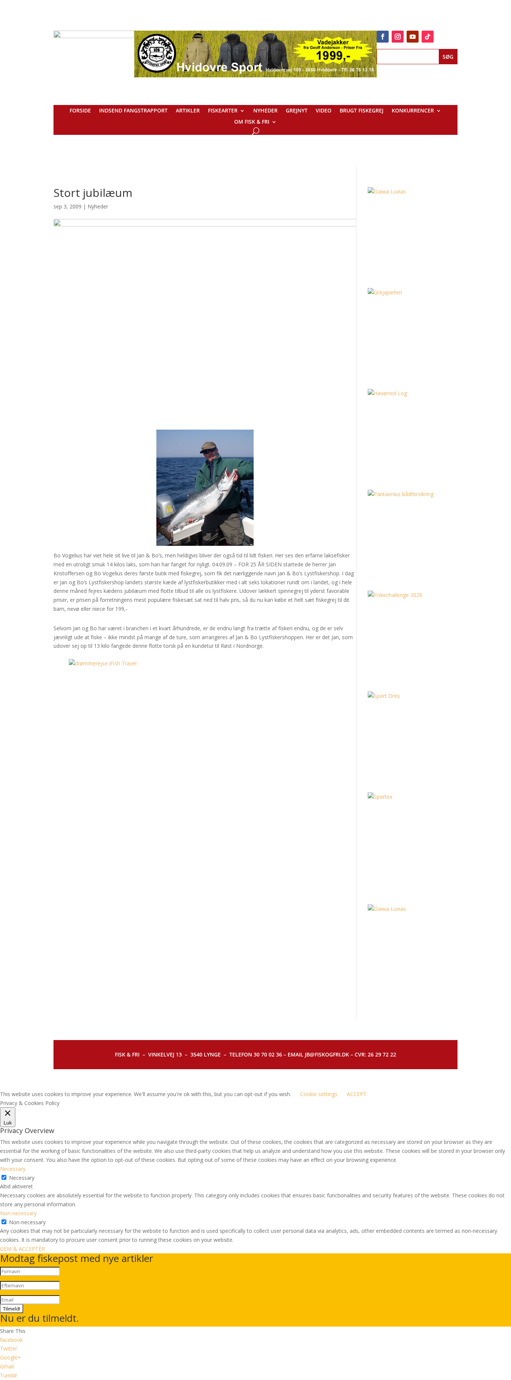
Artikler (188, 111)
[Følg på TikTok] (428, 37)
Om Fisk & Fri (251, 122)
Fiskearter (223, 111)
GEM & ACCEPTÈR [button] (22, 1248)
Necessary (21, 1177)
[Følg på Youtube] (413, 37)
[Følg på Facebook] (383, 37)
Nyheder (265, 111)
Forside (80, 111)
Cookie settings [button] (318, 1094)
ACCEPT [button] (357, 1094)
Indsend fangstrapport (133, 111)
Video (323, 111)
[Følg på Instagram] (398, 37)
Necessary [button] (12, 1168)
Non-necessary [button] (18, 1213)
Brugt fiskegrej (361, 111)
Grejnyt (296, 111)
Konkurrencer (413, 111)
